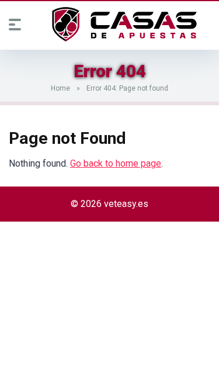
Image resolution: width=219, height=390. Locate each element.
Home (60, 88)
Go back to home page (115, 163)
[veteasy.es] (124, 24)
